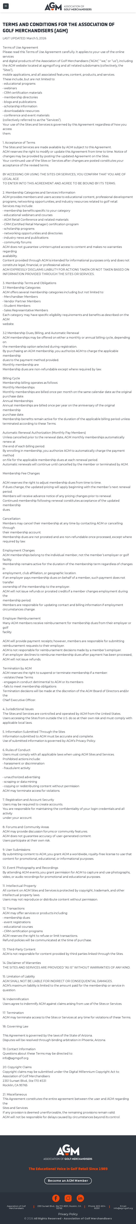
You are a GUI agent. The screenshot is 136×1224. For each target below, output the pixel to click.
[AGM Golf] (68, 6)
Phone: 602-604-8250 (97, 1207)
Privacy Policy (68, 1214)
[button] (6, 6)
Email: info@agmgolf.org (123, 1207)
